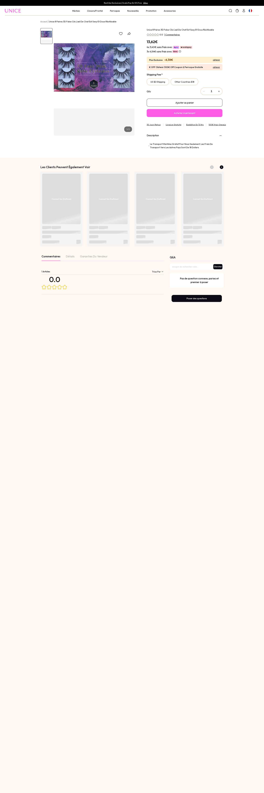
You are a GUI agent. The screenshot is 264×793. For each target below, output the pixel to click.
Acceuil (43, 21)
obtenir (216, 59)
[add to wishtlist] (120, 33)
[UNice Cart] (243, 10)
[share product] (129, 33)
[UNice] (13, 10)
